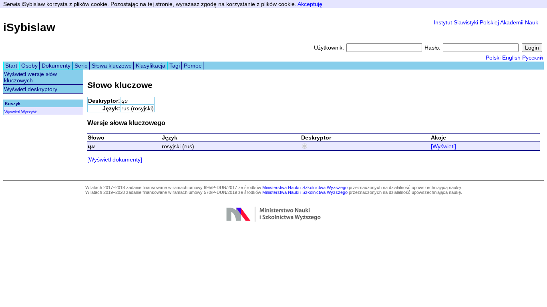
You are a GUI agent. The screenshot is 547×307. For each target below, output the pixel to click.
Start (11, 65)
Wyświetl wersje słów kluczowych (30, 77)
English (511, 57)
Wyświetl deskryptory (30, 89)
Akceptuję (310, 4)
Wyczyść (29, 112)
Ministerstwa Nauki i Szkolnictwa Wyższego (305, 187)
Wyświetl (12, 112)
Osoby (29, 65)
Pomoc (192, 65)
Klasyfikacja (150, 65)
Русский (532, 57)
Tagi (174, 65)
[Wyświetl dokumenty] (114, 159)
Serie (81, 65)
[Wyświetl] (443, 146)
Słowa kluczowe (112, 65)
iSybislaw (29, 27)
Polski (493, 57)
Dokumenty (56, 65)
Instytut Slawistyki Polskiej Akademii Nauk (486, 22)
